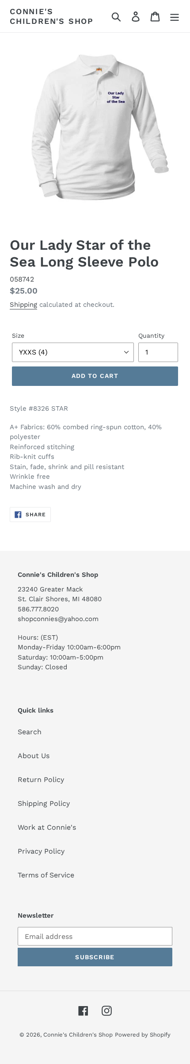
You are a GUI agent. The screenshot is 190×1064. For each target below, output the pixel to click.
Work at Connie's (47, 827)
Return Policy (41, 779)
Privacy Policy (41, 851)
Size (18, 335)
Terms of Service (46, 875)
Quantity (151, 335)
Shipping (23, 305)
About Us (33, 755)
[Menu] (174, 16)
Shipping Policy (44, 803)
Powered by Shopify (143, 1034)
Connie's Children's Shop (52, 16)
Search (30, 732)
